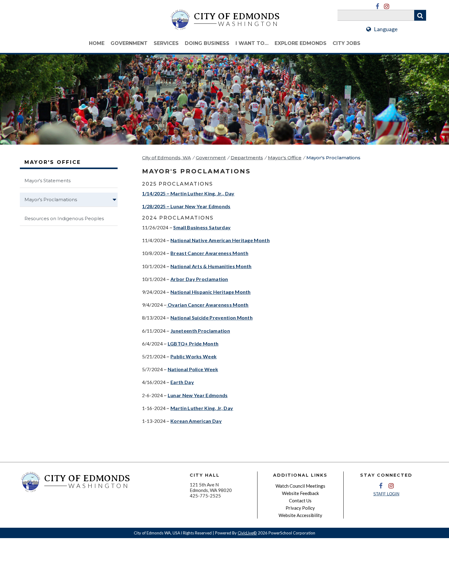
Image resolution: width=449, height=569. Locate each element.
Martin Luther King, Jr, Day (201, 408)
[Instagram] (386, 6)
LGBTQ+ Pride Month (193, 343)
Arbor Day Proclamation (199, 279)
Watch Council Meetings (300, 486)
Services (166, 43)
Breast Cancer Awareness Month (209, 253)
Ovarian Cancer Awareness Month (208, 305)
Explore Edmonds (301, 43)
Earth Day (182, 382)
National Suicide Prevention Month (211, 317)
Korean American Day (196, 421)
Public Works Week (193, 356)
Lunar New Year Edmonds (198, 395)
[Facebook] (377, 6)
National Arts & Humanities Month (211, 266)
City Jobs (346, 43)
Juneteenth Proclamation (200, 331)
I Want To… (251, 43)
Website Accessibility (300, 515)
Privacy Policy (300, 508)
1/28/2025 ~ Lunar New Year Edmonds (186, 206)
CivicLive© (247, 532)
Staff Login (386, 494)
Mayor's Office (284, 158)
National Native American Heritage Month (220, 240)
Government (129, 43)
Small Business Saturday (202, 227)
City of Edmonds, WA (166, 158)
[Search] (420, 15)
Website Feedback (300, 493)
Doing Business (207, 43)
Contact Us (300, 500)
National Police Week (193, 369)
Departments (247, 158)
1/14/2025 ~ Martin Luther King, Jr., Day (188, 193)
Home (96, 43)
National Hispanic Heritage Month (210, 292)
